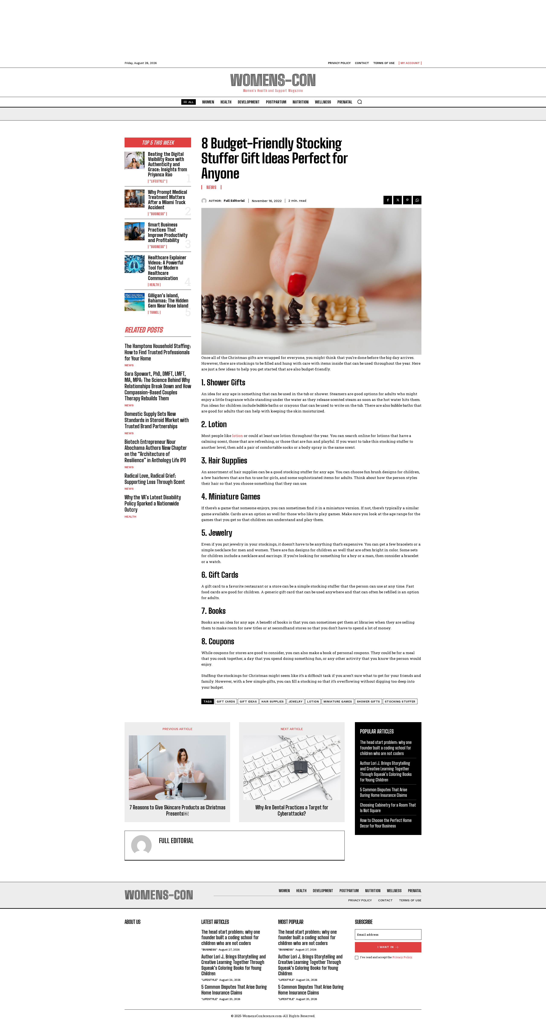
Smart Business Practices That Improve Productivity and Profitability (167, 232)
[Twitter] (397, 200)
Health (154, 284)
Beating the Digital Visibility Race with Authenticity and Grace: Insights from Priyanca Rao (167, 164)
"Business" (157, 214)
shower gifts (368, 701)
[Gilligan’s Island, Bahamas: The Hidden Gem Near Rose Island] (135, 302)
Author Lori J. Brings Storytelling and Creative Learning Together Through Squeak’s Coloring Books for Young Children (233, 965)
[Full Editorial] (205, 200)
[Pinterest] (407, 200)
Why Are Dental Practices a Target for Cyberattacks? (292, 810)
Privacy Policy (402, 957)
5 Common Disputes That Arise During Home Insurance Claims (234, 989)
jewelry (296, 701)
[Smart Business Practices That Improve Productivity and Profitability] (135, 231)
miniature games (338, 701)
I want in (386, 947)
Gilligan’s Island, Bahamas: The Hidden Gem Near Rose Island (168, 301)
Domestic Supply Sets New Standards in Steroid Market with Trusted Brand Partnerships (157, 420)
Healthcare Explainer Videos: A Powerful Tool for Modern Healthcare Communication (167, 268)
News (129, 365)
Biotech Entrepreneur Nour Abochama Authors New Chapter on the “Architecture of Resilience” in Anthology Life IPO (156, 451)
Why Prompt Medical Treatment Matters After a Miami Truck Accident (167, 199)
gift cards (226, 701)
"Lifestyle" (158, 181)
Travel (154, 312)
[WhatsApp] (417, 200)
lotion (237, 435)
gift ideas (248, 701)
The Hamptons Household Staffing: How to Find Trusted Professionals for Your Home (158, 352)
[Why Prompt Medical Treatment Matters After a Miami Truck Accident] (135, 199)
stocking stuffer (400, 701)
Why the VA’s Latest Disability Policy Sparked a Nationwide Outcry (153, 503)
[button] (359, 102)
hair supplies (272, 701)
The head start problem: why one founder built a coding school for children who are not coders (386, 748)
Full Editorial (234, 201)
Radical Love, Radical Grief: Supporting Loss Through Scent (155, 479)
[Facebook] (387, 200)
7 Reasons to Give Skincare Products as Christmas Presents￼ (177, 810)
